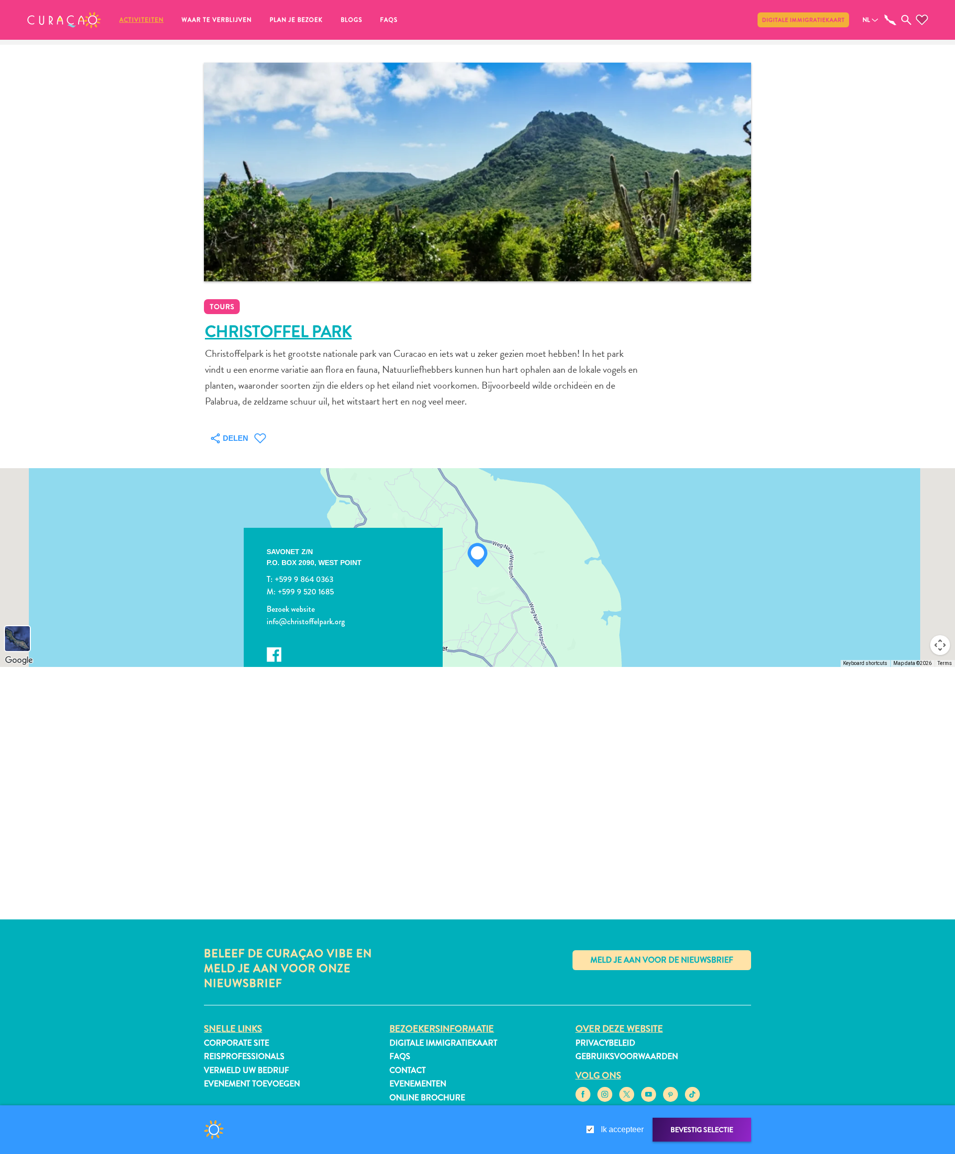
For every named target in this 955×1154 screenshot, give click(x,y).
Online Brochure (427, 1097)
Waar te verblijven (217, 19)
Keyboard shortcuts (865, 663)
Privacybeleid (605, 1043)
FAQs (388, 19)
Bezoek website (291, 609)
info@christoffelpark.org (306, 622)
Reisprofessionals (244, 1056)
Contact (407, 1070)
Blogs (351, 19)
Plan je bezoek (296, 19)
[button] (64, 20)
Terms (945, 663)
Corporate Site (236, 1043)
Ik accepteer (622, 1129)
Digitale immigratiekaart (803, 20)
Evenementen (417, 1083)
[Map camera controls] (940, 645)
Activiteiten (141, 19)
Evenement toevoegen (252, 1083)
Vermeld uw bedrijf (246, 1070)
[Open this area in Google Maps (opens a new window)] (18, 660)
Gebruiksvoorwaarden (626, 1056)
